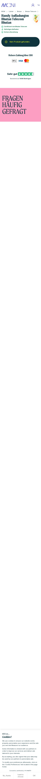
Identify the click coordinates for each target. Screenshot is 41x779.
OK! (34, 776)
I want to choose (20, 776)
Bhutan (19, 11)
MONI (3, 11)
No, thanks (7, 776)
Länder (11, 11)
